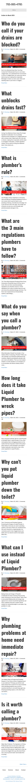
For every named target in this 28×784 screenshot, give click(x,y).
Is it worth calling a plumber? (11, 711)
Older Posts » (23, 764)
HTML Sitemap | (16, 781)
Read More (4, 83)
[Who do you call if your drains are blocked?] (14, 60)
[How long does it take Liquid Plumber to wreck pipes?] (14, 428)
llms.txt (7, 781)
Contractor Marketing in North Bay (14, 776)
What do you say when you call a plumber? (13, 316)
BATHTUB (22, 779)
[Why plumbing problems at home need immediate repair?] (14, 669)
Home (4, 770)
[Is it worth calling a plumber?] (14, 734)
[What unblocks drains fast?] (14, 123)
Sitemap (10, 781)
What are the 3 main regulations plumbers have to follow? (13, 238)
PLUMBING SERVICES (10, 777)
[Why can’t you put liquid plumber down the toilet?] (14, 512)
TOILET (12, 779)
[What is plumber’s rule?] (14, 188)
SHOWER (17, 779)
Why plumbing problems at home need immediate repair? (13, 636)
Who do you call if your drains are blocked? (13, 34)
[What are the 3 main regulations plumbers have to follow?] (14, 271)
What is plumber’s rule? (11, 164)
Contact (23, 770)
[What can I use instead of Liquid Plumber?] (14, 584)
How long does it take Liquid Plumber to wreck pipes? (13, 395)
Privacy (20, 781)
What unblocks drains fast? (13, 100)
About (17, 770)
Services (10, 770)
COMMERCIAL (19, 777)
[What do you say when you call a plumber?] (14, 343)
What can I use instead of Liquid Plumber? (13, 557)
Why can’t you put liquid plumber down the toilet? (11, 479)
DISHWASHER (6, 779)
